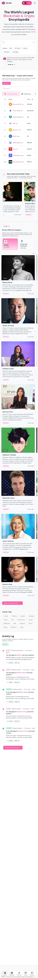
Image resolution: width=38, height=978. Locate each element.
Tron (14, 149)
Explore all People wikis (11, 603)
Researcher (7, 623)
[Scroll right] (33, 199)
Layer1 (21, 627)
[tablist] (19, 94)
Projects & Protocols (17, 650)
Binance (15, 130)
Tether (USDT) (17, 117)
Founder (6, 616)
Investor (30, 620)
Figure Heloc (17, 155)
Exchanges (15, 52)
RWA (15, 623)
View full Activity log (11, 748)
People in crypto (16, 670)
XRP (14, 123)
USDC (14, 136)
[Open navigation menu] (35, 3)
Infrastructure (21, 620)
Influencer (22, 623)
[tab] (10, 94)
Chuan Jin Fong (22, 712)
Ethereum (6, 52)
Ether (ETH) (16, 111)
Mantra (19, 655)
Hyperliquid (16, 162)
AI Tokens (17, 48)
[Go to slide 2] (33, 253)
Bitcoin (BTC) (17, 104)
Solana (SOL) (17, 142)
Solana (5, 627)
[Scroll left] (4, 199)
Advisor (6, 620)
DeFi (10, 48)
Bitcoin (25, 48)
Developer (31, 616)
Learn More (11, 63)
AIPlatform (14, 627)
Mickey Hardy (21, 673)
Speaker (23, 616)
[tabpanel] (19, 131)
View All (5, 83)
